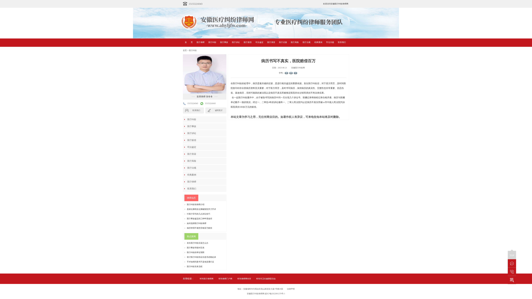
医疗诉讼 (236, 42)
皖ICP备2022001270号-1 (275, 294)
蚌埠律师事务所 (244, 279)
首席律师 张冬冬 (205, 96)
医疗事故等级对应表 (195, 248)
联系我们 (342, 42)
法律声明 (291, 289)
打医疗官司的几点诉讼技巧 (198, 214)
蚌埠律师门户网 (225, 279)
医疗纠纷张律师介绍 (195, 204)
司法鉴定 (259, 42)
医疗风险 (295, 42)
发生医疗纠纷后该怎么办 (197, 243)
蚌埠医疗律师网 (206, 279)
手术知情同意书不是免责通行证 (200, 262)
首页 (189, 42)
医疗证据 (283, 42)
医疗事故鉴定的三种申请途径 (199, 219)
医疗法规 (306, 42)
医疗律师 (200, 42)
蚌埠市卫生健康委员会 (266, 279)
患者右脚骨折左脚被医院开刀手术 (201, 209)
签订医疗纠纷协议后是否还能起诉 (201, 257)
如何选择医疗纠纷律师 (196, 223)
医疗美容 (271, 42)
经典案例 (318, 42)
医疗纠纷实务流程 (194, 267)
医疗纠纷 (212, 42)
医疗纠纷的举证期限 (195, 252)
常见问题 (330, 42)
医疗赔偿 (248, 42)
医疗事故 (224, 42)
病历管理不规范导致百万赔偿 (199, 228)
